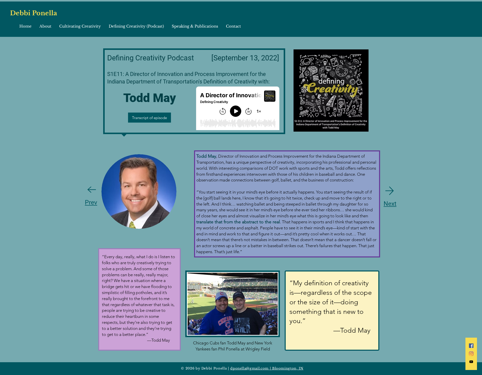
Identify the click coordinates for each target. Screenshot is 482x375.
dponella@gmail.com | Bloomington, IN (266, 368)
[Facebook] (471, 345)
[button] (45, 26)
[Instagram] (471, 353)
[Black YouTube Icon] (471, 361)
